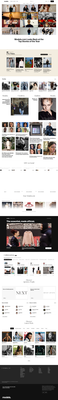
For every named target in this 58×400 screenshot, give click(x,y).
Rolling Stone (37, 342)
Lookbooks (37, 328)
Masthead (21, 374)
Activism (49, 372)
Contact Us (21, 372)
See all (29, 360)
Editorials (28, 328)
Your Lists (30, 371)
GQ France (25, 342)
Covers (24, 328)
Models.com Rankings (34, 99)
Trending (4, 79)
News (46, 1)
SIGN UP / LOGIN (29, 209)
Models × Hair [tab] (27, 259)
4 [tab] (30, 46)
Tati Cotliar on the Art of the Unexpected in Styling (49, 158)
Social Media (32, 328)
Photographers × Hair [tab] (51, 259)
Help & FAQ (21, 371)
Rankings (11, 1)
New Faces (40, 371)
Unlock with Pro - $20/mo (44, 54)
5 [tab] (31, 46)
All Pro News (50, 54)
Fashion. (31, 3)
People (17, 1)
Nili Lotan (3, 356)
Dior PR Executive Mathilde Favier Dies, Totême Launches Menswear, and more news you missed (8, 154)
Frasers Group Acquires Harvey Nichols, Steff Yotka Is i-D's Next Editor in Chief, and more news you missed (35, 140)
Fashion (49, 370)
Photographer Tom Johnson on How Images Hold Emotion (22, 153)
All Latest (12, 328)
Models (49, 368)
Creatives (49, 369)
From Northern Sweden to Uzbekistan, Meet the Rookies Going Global (35, 157)
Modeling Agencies (22, 369)
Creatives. (27, 3)
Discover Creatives (32, 302)
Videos (46, 328)
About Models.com (22, 373)
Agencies (14, 1)
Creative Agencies (22, 370)
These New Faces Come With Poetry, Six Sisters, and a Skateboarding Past (21, 135)
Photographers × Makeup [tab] (43, 259)
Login (46, 392)
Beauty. (34, 3)
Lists (49, 1)
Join (43, 392)
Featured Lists (40, 372)
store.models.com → (49, 218)
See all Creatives (32, 316)
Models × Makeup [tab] (21, 259)
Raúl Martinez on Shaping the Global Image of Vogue (29, 40)
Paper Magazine (4, 342)
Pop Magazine (15, 356)
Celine (25, 356)
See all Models (5, 316)
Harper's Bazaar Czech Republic (50, 342)
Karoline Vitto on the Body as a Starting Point (49, 139)
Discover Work (31, 370)
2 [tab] (27, 46)
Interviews (40, 370)
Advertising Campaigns (18, 328)
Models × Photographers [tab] (7, 259)
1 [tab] (26, 46)
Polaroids (42, 328)
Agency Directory (31, 369)
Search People (31, 368)
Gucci (36, 356)
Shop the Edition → (48, 248)
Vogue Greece (48, 356)
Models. (24, 3)
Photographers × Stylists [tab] (34, 259)
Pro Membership (22, 368)
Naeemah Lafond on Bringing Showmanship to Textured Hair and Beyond (6, 102)
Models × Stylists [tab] (15, 259)
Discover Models (5, 302)
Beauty (49, 371)
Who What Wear (15, 342)
